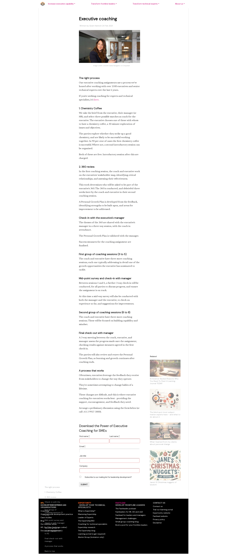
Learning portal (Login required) (91, 534)
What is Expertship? (86, 511)
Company (83, 466)
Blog (42, 521)
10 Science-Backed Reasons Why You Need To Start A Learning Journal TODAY (164, 381)
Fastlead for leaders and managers (130, 515)
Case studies (46, 517)
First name (84, 436)
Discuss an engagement (51, 530)
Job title (82, 456)
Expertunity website (161, 513)
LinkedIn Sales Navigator (111, 66)
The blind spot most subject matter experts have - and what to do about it (165, 414)
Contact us (158, 506)
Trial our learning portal (163, 509)
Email (82, 446)
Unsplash (126, 66)
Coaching (45, 511)
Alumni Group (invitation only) (91, 537)
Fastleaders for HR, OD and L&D (129, 512)
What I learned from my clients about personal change (163, 443)
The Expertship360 (86, 521)
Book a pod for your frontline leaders (131, 525)
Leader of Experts (85, 517)
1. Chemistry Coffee (53, 492)
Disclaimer (157, 523)
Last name (115, 436)
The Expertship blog (86, 530)
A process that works (54, 546)
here (96, 100)
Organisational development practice (57, 514)
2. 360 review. (51, 497)
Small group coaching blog (127, 521)
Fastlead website (160, 516)
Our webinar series (49, 524)
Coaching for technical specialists (92, 524)
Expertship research (86, 527)
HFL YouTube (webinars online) (54, 527)
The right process (52, 487)
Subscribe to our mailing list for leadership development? (108, 477)
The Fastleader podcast (125, 508)
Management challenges (125, 518)
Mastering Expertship (87, 514)
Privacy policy (159, 519)
